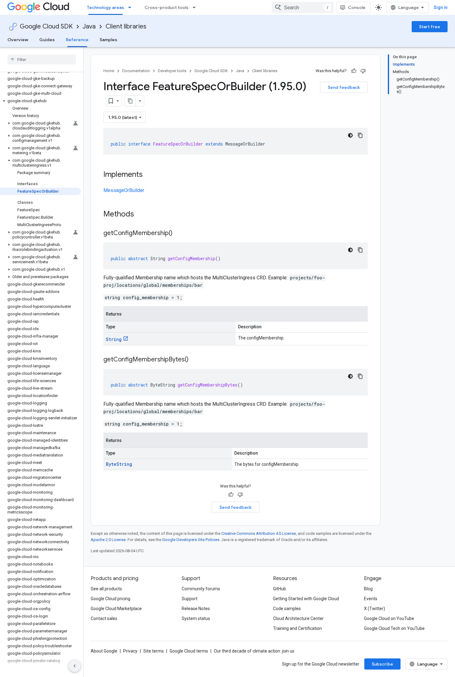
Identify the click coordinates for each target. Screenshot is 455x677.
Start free (429, 26)
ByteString (119, 464)
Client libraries (126, 26)
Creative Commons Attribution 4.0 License (258, 533)
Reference (77, 39)
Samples (108, 39)
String (114, 339)
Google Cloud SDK (46, 26)
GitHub (279, 588)
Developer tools (172, 70)
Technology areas (105, 7)
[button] (40, 101)
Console (357, 7)
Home (108, 70)
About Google (104, 651)
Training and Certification (297, 628)
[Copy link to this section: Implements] (149, 175)
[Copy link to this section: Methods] (142, 214)
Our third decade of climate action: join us (254, 651)
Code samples (287, 608)
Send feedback (344, 87)
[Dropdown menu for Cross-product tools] (195, 7)
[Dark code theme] (350, 135)
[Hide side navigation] (74, 666)
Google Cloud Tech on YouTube (394, 628)
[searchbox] (41, 59)
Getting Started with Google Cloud (306, 598)
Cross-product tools (166, 7)
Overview (17, 39)
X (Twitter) (374, 608)
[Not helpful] (363, 71)
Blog (368, 588)
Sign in (441, 7)
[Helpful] (353, 71)
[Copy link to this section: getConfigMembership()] (178, 233)
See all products (106, 588)
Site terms (153, 651)
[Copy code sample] (360, 135)
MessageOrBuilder (123, 190)
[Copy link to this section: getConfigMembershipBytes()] (194, 360)
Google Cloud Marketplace (116, 608)
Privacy (130, 651)
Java (89, 26)
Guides (47, 39)
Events (370, 598)
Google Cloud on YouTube (389, 618)
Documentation (136, 70)
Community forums (201, 588)
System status (196, 618)
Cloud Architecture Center (298, 618)
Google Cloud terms (189, 651)
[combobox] (303, 7)
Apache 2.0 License (108, 539)
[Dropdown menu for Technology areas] (131, 7)
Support (189, 598)
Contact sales (104, 618)
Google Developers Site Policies (190, 539)
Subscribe (382, 664)
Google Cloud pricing (110, 598)
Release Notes (196, 608)
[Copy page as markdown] (130, 101)
